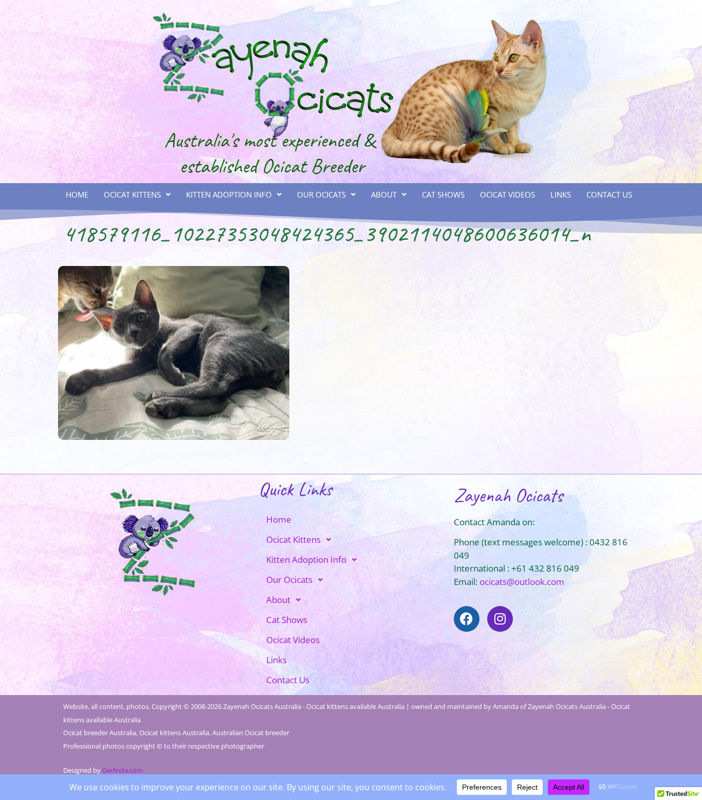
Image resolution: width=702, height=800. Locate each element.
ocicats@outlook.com (521, 582)
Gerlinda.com (122, 770)
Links (560, 194)
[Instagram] (500, 619)
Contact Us (609, 194)
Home (77, 194)
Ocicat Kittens (132, 194)
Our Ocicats (321, 194)
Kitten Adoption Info (229, 194)
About (384, 194)
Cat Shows (443, 194)
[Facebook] (466, 619)
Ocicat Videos (507, 194)
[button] (137, 194)
